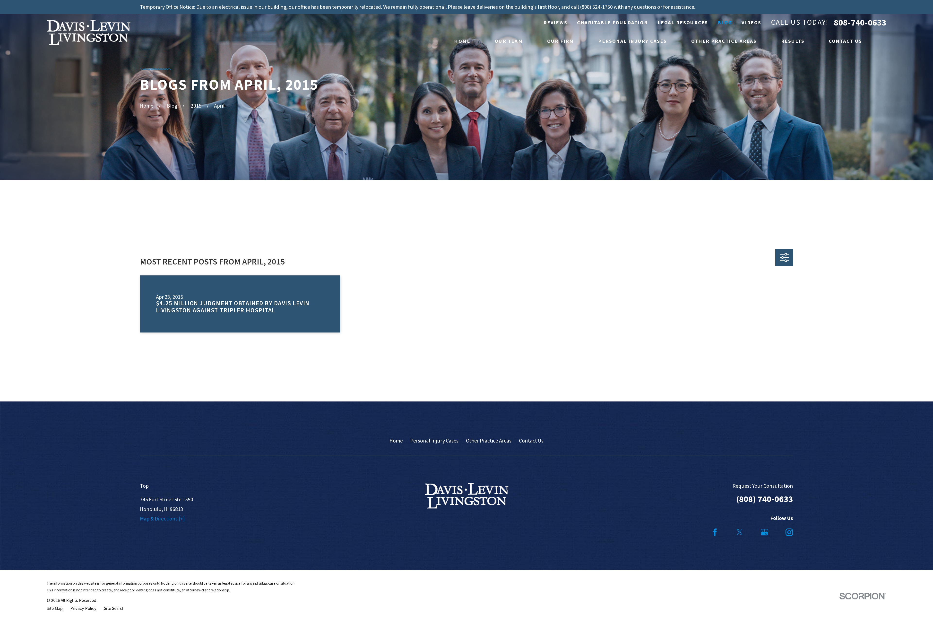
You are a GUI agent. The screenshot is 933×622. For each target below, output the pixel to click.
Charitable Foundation (612, 22)
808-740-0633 (860, 22)
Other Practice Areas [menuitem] (724, 41)
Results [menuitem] (792, 41)
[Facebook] (715, 532)
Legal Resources (682, 22)
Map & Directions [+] (162, 518)
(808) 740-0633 (764, 499)
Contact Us (531, 440)
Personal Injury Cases (434, 440)
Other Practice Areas (488, 440)
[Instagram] (789, 532)
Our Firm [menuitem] (560, 41)
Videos (751, 22)
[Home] (88, 32)
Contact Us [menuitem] (845, 41)
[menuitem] (55, 609)
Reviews (555, 22)
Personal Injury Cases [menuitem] (632, 41)
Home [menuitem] (462, 41)
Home (396, 440)
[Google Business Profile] (764, 532)
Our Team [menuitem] (509, 41)
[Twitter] (739, 532)
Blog (725, 22)
